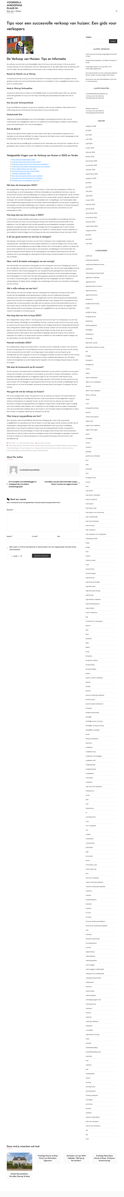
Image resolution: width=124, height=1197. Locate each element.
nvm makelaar (91, 826)
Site (58, 536)
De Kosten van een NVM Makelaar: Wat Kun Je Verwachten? (101, 80)
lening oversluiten (92, 739)
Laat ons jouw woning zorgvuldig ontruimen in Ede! (101, 55)
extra (88, 434)
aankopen (89, 269)
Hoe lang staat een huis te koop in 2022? (26, 162)
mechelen (89, 778)
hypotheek (89, 595)
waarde (88, 1043)
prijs (87, 852)
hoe (87, 473)
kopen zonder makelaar (94, 678)
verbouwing (90, 991)
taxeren (88, 908)
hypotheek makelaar (93, 599)
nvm (87, 821)
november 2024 (91, 217)
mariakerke (90, 773)
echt (87, 404)
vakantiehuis (90, 952)
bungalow (89, 360)
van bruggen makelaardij (95, 969)
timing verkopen (24, 448)
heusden (89, 469)
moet (88, 795)
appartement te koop (94, 286)
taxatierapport (91, 900)
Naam (10, 536)
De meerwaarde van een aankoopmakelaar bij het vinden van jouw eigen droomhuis (101, 74)
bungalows (90, 364)
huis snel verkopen (92, 521)
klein (87, 643)
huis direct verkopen (93, 495)
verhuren (89, 1008)
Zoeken (88, 37)
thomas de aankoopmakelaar (96, 926)
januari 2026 (90, 157)
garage (88, 451)
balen (88, 308)
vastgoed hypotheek (93, 978)
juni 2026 (89, 135)
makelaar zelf (91, 760)
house (88, 482)
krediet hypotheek (92, 713)
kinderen (89, 639)
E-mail (35, 536)
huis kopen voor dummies (95, 512)
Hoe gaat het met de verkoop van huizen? (27, 178)
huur (87, 565)
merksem (89, 782)
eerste (88, 412)
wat (87, 1061)
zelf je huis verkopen (93, 1126)
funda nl (89, 447)
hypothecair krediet (93, 582)
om (87, 830)
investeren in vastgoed (94, 621)
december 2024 (91, 213)
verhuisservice (91, 1004)
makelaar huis (91, 752)
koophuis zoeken (92, 660)
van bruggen (90, 965)
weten (88, 1078)
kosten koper (90, 699)
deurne (88, 386)
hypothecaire (90, 586)
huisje (88, 547)
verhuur (88, 1013)
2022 (10, 445)
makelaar (63, 445)
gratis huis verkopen (93, 456)
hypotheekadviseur (93, 604)
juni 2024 (89, 239)
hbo (87, 460)
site (87, 873)
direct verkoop (91, 395)
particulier (89, 847)
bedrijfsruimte (91, 317)
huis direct (89, 491)
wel (87, 1069)
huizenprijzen (48, 445)
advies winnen (17, 445)
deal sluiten (26, 445)
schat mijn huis (91, 869)
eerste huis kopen (92, 417)
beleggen (89, 330)
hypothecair (90, 578)
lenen (88, 734)
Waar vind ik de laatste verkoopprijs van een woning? (31, 167)
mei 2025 (89, 191)
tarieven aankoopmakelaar (95, 887)
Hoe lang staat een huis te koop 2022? (26, 171)
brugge (88, 356)
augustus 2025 (91, 178)
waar (87, 1039)
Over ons (10, 11)
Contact (18, 11)
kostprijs (89, 708)
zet (87, 1130)
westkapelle (90, 1074)
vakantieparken (91, 960)
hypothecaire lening (93, 591)
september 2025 (92, 174)
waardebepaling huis (93, 1052)
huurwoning (90, 569)
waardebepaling (92, 1047)
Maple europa (91, 108)
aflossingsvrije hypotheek (95, 273)
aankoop (89, 256)
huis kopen (89, 504)
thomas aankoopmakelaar (95, 921)
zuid (87, 1139)
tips (32, 448)
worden (88, 1108)
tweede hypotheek (93, 939)
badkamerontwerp (92, 304)
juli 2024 (88, 235)
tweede (88, 934)
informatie (56, 445)
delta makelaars (92, 378)
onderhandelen (72, 445)
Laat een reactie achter (26, 443)
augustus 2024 (91, 231)
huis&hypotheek (91, 538)
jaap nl (88, 626)
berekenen (89, 334)
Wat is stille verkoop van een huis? (24, 169)
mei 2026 (89, 139)
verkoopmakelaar (92, 1021)
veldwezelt (90, 982)
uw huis (88, 947)
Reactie (10, 510)
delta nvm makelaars (93, 382)
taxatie (88, 895)
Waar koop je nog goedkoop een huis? (26, 180)
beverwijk (89, 338)
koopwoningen (91, 669)
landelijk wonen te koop (94, 721)
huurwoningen (91, 573)
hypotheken (90, 608)
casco (88, 369)
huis (38, 443)
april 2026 (89, 143)
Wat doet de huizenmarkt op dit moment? (27, 176)
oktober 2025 (90, 170)
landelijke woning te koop (95, 726)
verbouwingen (91, 995)
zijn (87, 1134)
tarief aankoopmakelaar (94, 882)
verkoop (47, 448)
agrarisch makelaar (93, 277)
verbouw (89, 987)
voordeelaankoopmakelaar (29, 470)
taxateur (89, 891)
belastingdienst (91, 325)
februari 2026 (90, 152)
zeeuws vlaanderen (93, 1117)
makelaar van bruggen (94, 756)
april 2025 (89, 196)
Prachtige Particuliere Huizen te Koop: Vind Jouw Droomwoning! (104, 1158)
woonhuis (89, 1104)
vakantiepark (90, 956)
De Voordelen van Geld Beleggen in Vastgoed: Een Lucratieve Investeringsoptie (22, 484)
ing (87, 617)
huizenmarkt (39, 445)
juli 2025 (88, 183)
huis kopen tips (91, 508)
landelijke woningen (93, 730)
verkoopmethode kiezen (29, 450)
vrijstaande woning (92, 1034)
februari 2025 (90, 204)
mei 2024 (89, 244)
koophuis (89, 656)
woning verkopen (92, 1095)
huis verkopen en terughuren (96, 534)
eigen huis (89, 421)
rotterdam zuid (91, 865)
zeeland (89, 1113)
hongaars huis (91, 478)
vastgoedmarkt (39, 448)
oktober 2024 (90, 222)
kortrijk (88, 686)
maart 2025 (90, 200)
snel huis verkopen (92, 878)
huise (88, 543)
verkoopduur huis (67, 448)
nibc (87, 800)
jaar (87, 630)
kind (87, 634)
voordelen (89, 1030)
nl (86, 813)
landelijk (88, 717)
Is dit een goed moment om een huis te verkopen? (30, 164)
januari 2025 (90, 209)
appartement (91, 282)
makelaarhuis (90, 765)
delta (88, 373)
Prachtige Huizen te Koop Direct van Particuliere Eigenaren (99, 68)
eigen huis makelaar (93, 425)
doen (88, 399)
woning (48, 443)
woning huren (90, 1087)
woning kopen (91, 1091)
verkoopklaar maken (13, 450)
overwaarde (90, 843)
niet (87, 804)
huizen (43, 443)
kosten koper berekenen (94, 704)
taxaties (89, 904)
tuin (87, 930)
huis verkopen (91, 530)
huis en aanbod (91, 499)
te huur (88, 913)
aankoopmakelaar (92, 260)
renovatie (89, 856)
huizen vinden (91, 560)
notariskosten (91, 817)
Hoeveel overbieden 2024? (21, 173)
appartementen (92, 295)
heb (87, 465)
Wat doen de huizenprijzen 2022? (24, 160)
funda (88, 443)
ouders (88, 834)
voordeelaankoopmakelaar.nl (14, 5)
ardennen (89, 299)
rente (88, 860)
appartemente (91, 291)
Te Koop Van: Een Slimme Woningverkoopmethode (95, 97)
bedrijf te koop (91, 312)
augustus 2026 (91, 126)
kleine (88, 647)
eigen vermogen (92, 430)
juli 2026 (88, 130)
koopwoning (90, 665)
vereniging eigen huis (93, 1000)
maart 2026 (90, 148)
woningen (89, 1100)
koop (87, 652)
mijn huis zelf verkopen (94, 786)
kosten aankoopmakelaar (95, 695)
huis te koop (90, 525)
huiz (87, 552)
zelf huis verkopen (92, 1121)
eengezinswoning (92, 408)
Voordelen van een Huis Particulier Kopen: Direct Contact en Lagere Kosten (61, 483)
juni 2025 (89, 187)
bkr (87, 351)
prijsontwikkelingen (13, 448)
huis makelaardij (91, 517)
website (89, 1065)
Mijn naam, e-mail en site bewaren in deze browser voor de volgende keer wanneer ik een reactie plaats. (42, 548)
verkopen (89, 1026)
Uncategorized (91, 943)
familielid (89, 438)
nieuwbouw (90, 808)
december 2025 (91, 161)
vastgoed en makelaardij (95, 974)
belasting (89, 321)
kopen (88, 673)
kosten (88, 691)
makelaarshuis (91, 769)
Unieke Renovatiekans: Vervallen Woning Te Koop (101, 61)
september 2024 (92, 226)
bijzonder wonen (92, 343)
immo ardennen (91, 612)
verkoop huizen (56, 448)
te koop (88, 917)
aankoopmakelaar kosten (95, 264)
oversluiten (90, 839)
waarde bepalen (42, 450)
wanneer (89, 1056)
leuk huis (89, 743)
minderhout (90, 791)
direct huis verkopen (93, 391)
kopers (88, 682)
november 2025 (91, 165)
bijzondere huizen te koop (95, 347)
